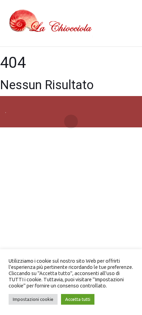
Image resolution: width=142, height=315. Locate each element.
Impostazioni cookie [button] (33, 299)
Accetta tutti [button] (77, 299)
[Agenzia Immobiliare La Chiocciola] (49, 23)
